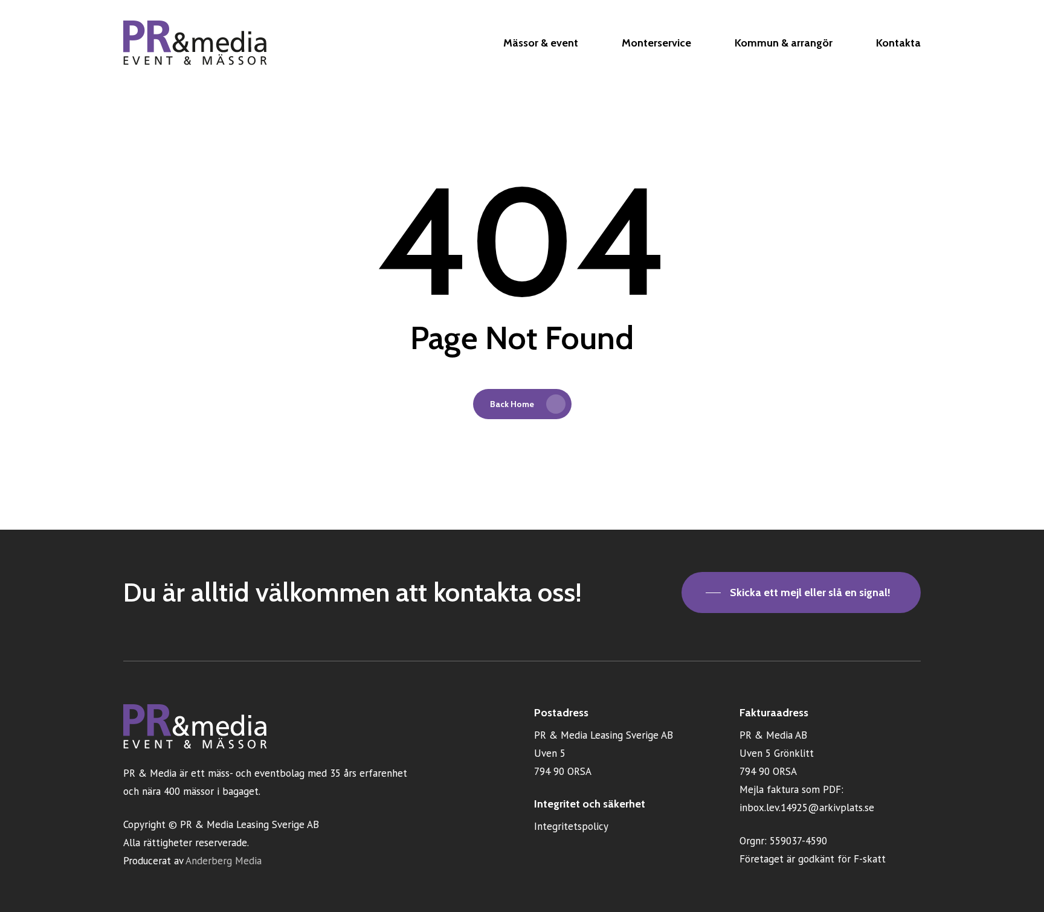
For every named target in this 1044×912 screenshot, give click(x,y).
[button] (801, 592)
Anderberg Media (223, 860)
